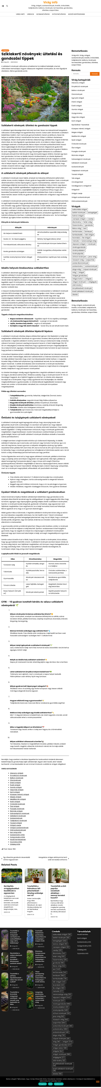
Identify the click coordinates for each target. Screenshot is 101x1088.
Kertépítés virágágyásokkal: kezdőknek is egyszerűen (11, 889)
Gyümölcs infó (82, 953)
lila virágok (86, 238)
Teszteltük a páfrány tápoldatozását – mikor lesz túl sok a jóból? (16, 978)
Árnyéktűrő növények (18, 775)
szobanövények (91, 266)
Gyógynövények (59, 14)
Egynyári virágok (78, 98)
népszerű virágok (79, 244)
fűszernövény (77, 225)
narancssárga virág (88, 241)
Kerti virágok (15, 792)
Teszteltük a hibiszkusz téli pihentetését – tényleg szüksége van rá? (35, 890)
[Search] (7, 6)
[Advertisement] (50, 33)
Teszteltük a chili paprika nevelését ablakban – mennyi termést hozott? (58, 892)
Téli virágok (76, 178)
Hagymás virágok (16, 790)
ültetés (75, 294)
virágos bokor (77, 279)
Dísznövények (15, 780)
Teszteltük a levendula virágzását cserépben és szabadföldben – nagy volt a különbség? (16, 937)
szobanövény (77, 266)
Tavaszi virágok (16, 823)
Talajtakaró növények (18, 820)
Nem (50, 1084)
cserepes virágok (79, 219)
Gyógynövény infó (84, 946)
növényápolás (77, 253)
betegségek (92, 212)
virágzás (88, 279)
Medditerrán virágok (18, 799)
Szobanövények (43, 14)
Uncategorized (77, 182)
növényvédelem (78, 250)
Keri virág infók (15, 832)
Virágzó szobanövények (19, 828)
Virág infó (50, 2)
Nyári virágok (15, 801)
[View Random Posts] (2, 6)
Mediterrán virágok (79, 136)
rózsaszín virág (78, 260)
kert (85, 228)
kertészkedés (77, 235)
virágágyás (92, 282)
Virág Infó (20, 14)
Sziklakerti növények (18, 816)
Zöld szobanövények (18, 830)
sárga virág (76, 269)
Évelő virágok (15, 785)
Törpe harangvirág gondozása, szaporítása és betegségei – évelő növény (40, 977)
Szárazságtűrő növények (19, 813)
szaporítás (90, 260)
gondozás (89, 225)
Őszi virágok (14, 806)
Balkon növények (16, 778)
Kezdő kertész (82, 934)
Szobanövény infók (17, 835)
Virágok (30, 14)
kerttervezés (77, 231)
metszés (75, 241)
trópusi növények (90, 269)
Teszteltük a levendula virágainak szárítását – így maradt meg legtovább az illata (15, 998)
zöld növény (77, 285)
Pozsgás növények (17, 809)
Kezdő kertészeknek (76, 14)
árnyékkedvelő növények (82, 288)
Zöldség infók (15, 844)
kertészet (88, 231)
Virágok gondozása (79, 275)
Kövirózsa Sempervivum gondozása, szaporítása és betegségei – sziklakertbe (40, 956)
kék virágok (89, 235)
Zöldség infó (82, 950)
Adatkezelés (59, 1084)
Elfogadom (42, 1084)
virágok (81, 272)
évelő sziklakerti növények (82, 291)
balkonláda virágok (79, 209)
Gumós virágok (16, 787)
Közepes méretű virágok (19, 794)
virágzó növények (79, 282)
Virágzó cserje (15, 825)
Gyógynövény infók (17, 837)
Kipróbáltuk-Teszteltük (80, 125)
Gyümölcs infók (16, 842)
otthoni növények (79, 257)
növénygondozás (79, 247)
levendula (76, 238)
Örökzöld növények (17, 804)
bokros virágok (78, 216)
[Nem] (97, 1082)
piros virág (92, 257)
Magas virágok (15, 797)
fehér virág (88, 222)
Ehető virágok (15, 782)
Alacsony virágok (16, 773)
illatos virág (76, 228)
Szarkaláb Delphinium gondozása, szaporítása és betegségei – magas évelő (40, 936)
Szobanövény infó (84, 942)
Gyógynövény (77, 113)
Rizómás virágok (16, 811)
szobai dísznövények (80, 263)
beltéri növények (78, 212)
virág (74, 272)
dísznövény (76, 222)
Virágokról (5, 50)
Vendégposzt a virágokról (81, 186)
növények (92, 244)
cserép (90, 219)
